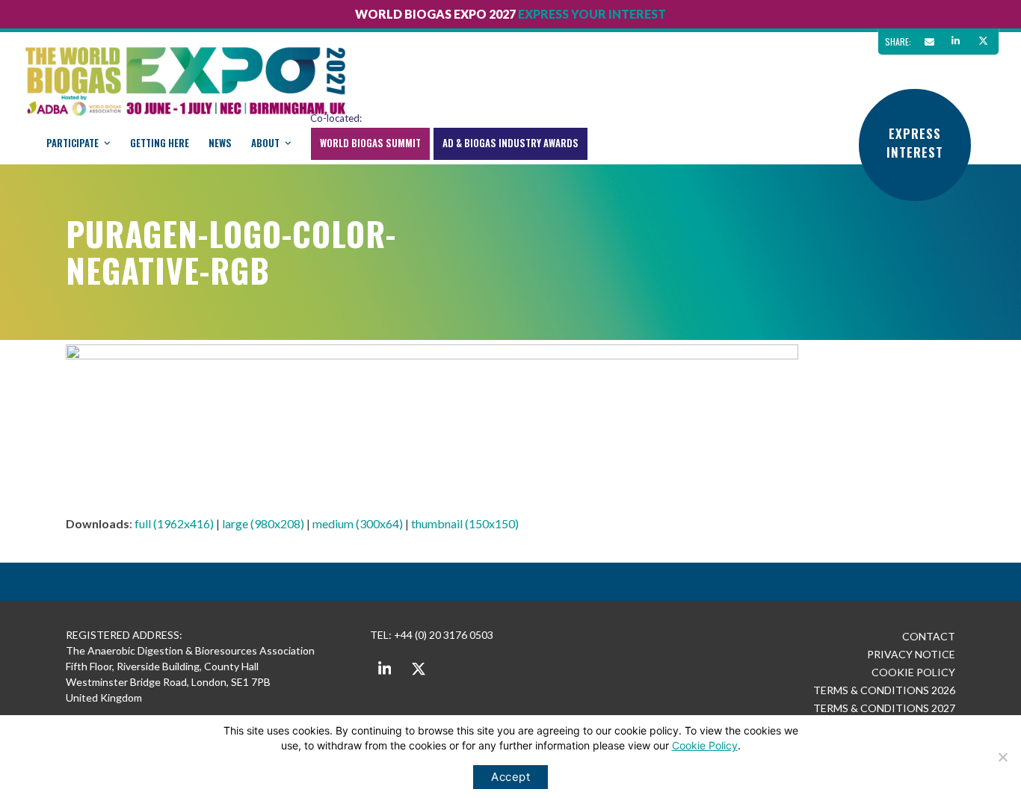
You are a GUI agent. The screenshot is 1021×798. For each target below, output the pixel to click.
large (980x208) (263, 523)
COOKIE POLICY (913, 672)
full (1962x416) (174, 523)
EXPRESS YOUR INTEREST (592, 14)
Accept (510, 777)
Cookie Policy (705, 745)
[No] (1002, 756)
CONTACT (928, 636)
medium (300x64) (357, 523)
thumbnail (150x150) (465, 523)
